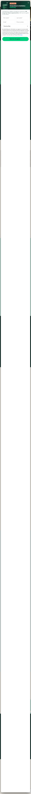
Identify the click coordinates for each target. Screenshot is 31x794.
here (21, 34)
